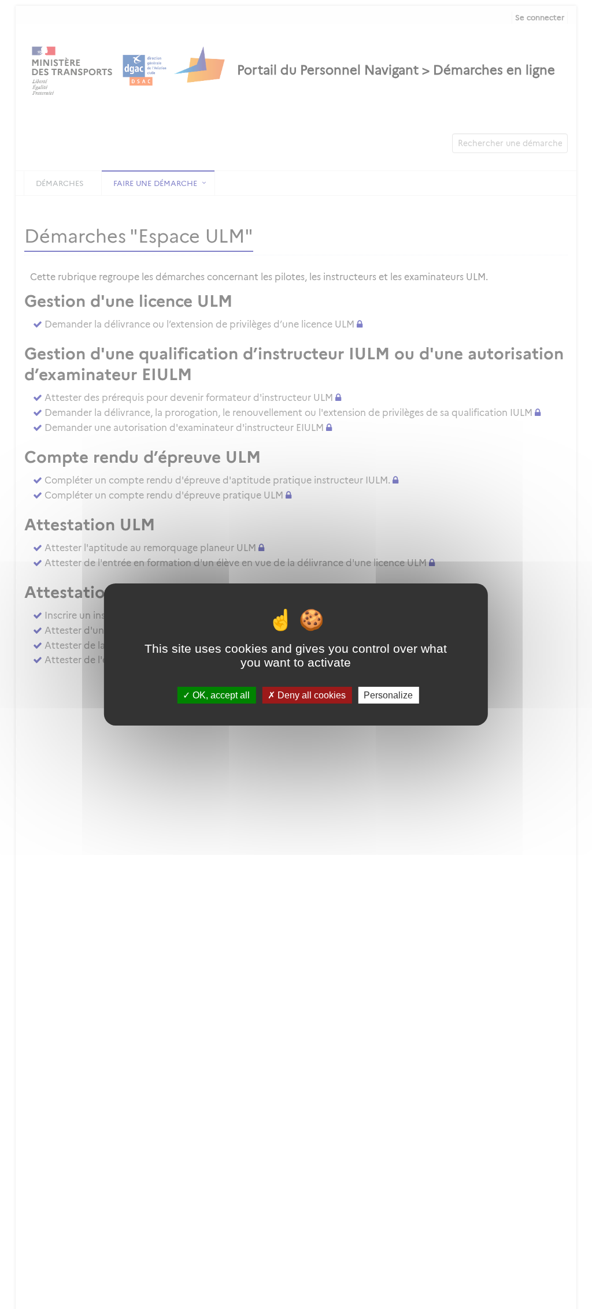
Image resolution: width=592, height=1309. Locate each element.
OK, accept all (220, 695)
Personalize (388, 695)
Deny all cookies (310, 695)
